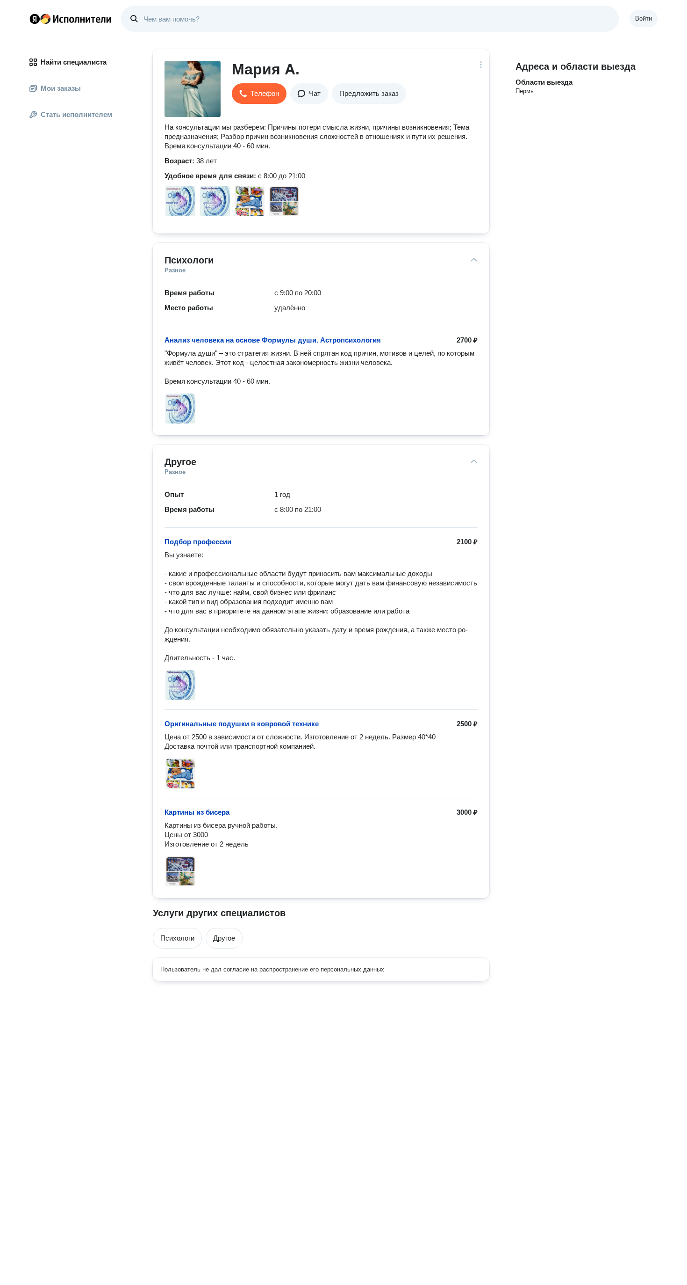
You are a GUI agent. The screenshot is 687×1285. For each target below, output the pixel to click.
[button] (259, 93)
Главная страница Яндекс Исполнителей (70, 19)
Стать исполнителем (76, 114)
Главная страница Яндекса (34, 19)
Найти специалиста (74, 62)
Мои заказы (61, 88)
